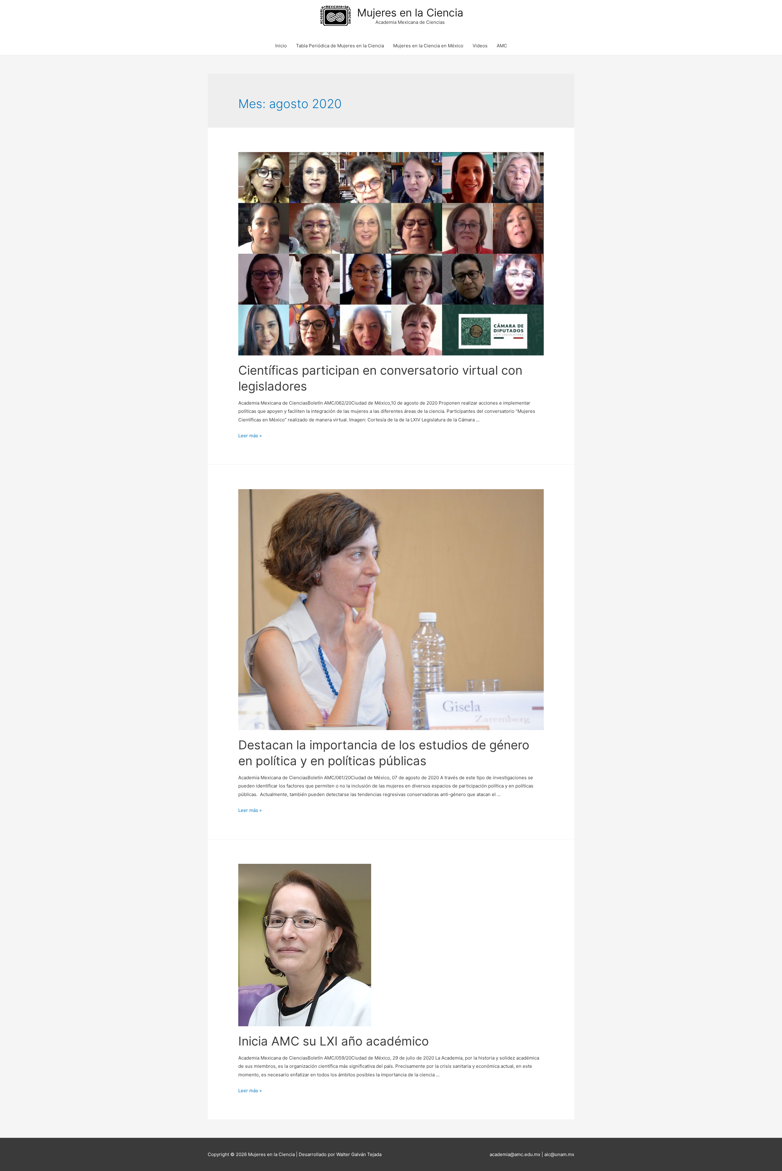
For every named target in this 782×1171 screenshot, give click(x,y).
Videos (480, 46)
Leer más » (250, 435)
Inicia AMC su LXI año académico (333, 1041)
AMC (502, 46)
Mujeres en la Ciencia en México (428, 46)
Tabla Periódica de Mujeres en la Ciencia (340, 46)
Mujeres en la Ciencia (410, 12)
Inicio (281, 46)
